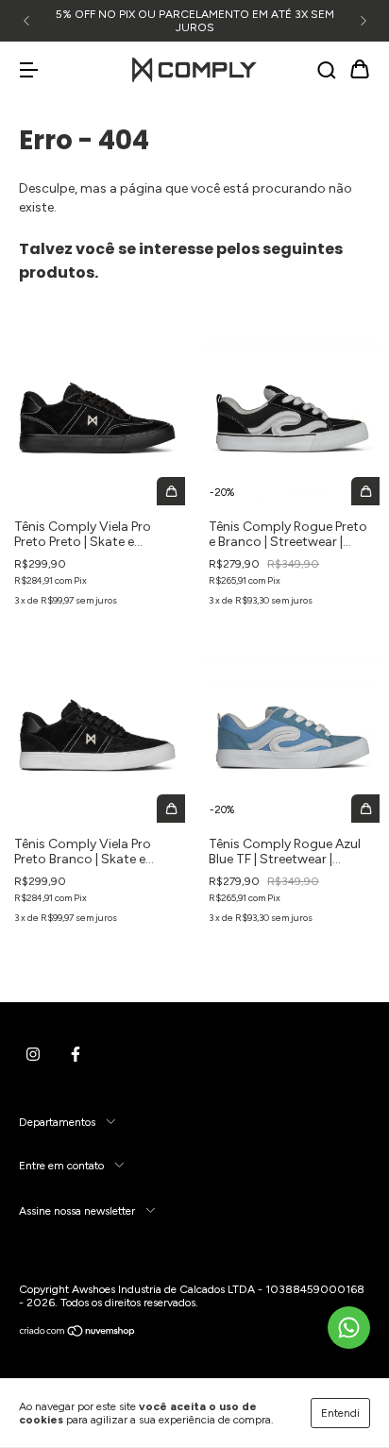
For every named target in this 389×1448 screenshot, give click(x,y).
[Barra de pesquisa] (326, 71)
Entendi (340, 1413)
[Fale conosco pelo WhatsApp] (349, 1327)
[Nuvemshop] (78, 1333)
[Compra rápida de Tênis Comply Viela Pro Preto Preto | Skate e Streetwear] (171, 491)
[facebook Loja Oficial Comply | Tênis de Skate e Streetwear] (75, 1054)
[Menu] (28, 71)
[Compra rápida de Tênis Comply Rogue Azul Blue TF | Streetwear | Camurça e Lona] (365, 808)
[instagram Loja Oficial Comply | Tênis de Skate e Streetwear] (33, 1054)
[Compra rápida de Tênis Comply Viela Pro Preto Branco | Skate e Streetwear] (171, 808)
